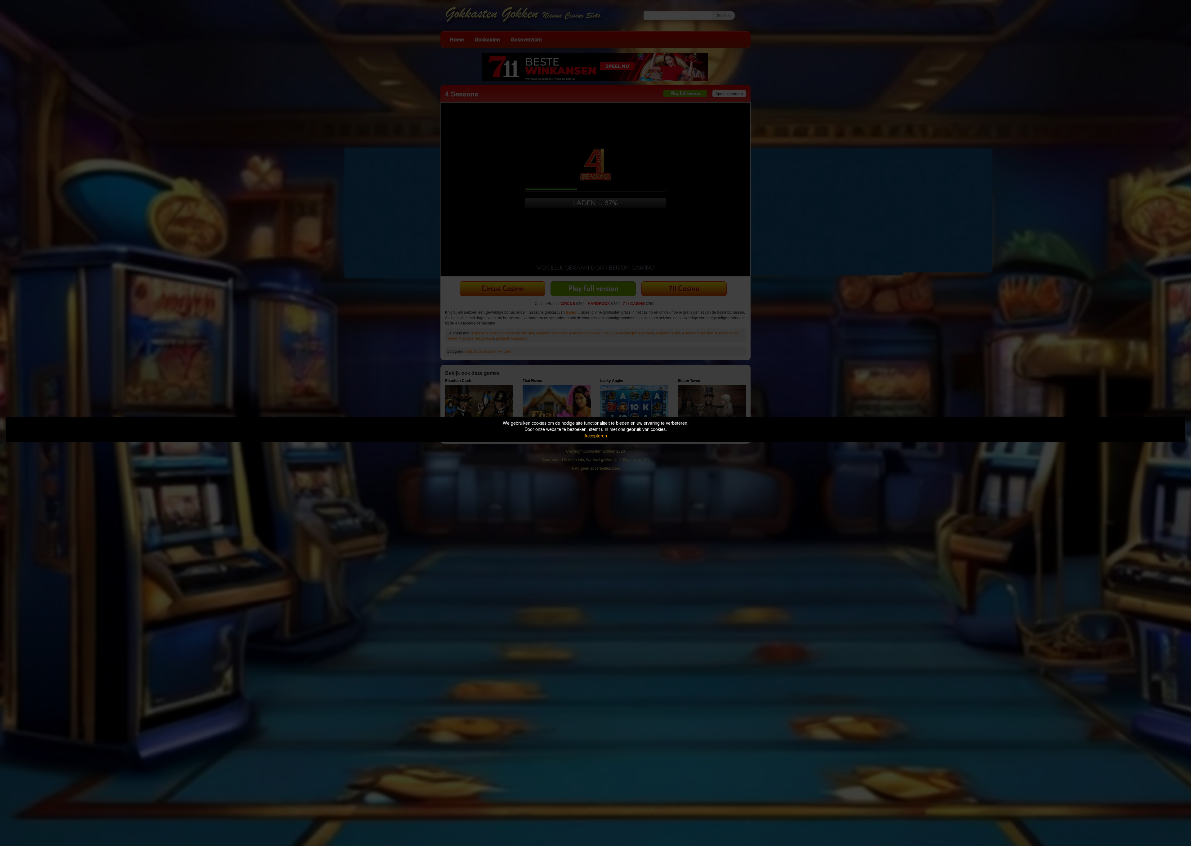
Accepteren (595, 435)
